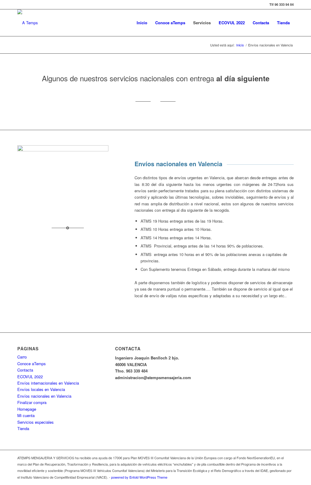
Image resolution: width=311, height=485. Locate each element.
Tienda (23, 428)
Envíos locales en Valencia (41, 389)
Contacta (25, 370)
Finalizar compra (31, 402)
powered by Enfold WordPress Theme (139, 477)
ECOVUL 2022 (30, 376)
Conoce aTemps (31, 363)
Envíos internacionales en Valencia (48, 383)
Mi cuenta (26, 415)
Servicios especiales (35, 422)
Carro (22, 357)
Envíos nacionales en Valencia (44, 396)
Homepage (26, 409)
